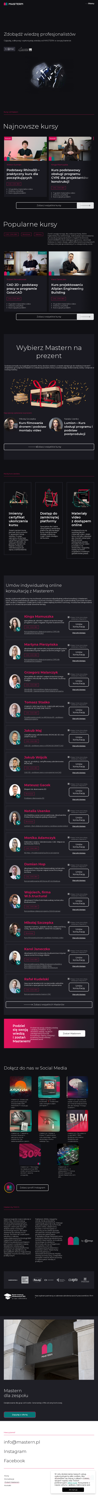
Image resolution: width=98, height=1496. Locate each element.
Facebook (14, 1460)
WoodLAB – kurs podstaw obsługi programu (41, 689)
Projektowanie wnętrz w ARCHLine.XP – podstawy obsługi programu (43, 718)
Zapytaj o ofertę (20, 1414)
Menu (91, 4)
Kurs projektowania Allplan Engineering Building (43, 964)
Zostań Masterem (72, 1033)
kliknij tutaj (72, 1483)
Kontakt (7, 1485)
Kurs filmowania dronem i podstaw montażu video (43, 938)
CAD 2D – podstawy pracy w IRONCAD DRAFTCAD (43, 746)
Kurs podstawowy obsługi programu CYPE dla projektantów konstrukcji (41, 632)
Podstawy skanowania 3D (34, 798)
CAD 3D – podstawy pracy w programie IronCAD (42, 772)
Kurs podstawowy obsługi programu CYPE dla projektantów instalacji (41, 660)
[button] (85, 205)
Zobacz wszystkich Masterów (49, 1004)
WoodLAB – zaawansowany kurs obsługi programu (44, 691)
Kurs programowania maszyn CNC (37, 994)
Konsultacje (9, 1479)
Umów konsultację (79, 625)
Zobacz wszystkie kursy (49, 205)
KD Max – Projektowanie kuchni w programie (41, 853)
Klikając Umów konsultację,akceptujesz (79, 618)
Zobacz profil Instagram (32, 1187)
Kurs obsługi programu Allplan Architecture (41, 968)
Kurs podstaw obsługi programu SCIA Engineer (42, 911)
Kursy (6, 1476)
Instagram (15, 1451)
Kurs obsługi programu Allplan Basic (38, 966)
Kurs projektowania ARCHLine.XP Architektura (42, 881)
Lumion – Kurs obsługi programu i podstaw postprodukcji (46, 826)
